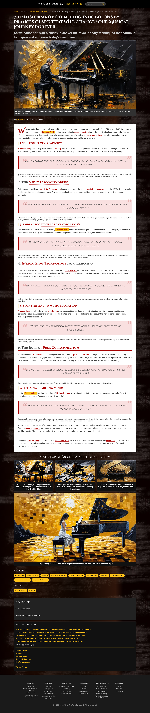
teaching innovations (93, 135)
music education (81, 132)
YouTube (119, 689)
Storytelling (34, 306)
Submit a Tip (66, 689)
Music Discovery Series (49, 182)
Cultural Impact (48, 693)
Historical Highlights (23, 659)
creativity (57, 148)
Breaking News (21, 650)
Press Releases (66, 691)
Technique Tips (48, 689)
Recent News (84, 693)
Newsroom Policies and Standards (30, 689)
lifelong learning (63, 393)
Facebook (119, 686)
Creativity (53, 143)
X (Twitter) (119, 691)
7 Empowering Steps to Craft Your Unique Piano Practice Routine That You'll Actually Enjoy (49, 641)
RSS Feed (84, 686)
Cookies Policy (101, 691)
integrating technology (40, 580)
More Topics (48, 698)
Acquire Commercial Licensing (101, 697)
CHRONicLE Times (73, 4)
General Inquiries (66, 693)
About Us (31, 686)
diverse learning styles (22, 580)
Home (16, 12)
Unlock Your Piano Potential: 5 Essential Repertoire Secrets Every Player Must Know (47, 638)
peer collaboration (81, 354)
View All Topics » (22, 667)
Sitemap (84, 689)
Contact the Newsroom (66, 686)
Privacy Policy (101, 686)
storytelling (53, 311)
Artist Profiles (48, 691)
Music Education (33, 12)
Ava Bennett (20, 120)
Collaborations (21, 656)
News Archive (83, 691)
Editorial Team (31, 693)
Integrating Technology (44, 263)
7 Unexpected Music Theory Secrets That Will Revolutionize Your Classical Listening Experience (51, 633)
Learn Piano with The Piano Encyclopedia (31, 696)
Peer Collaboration (61, 348)
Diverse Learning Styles (61, 224)
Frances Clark (48, 132)
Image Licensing (101, 693)
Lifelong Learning (38, 388)
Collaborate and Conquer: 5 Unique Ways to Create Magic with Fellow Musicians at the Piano (50, 635)
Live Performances (23, 662)
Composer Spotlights (48, 696)
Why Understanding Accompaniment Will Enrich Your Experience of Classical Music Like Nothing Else (53, 630)
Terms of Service (101, 689)
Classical (44, 12)
